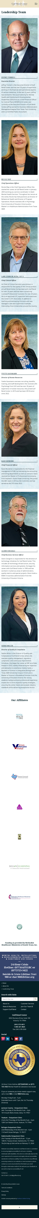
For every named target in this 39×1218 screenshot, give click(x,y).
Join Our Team (26, 1006)
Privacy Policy (5, 1191)
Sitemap (3, 1195)
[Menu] (36, 4)
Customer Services (27, 1004)
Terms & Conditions (6, 1187)
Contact (23, 1009)
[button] (36, 999)
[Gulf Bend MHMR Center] (19, 3)
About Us (6, 1004)
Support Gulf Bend (9, 1009)
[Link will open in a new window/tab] (19, 716)
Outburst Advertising (23, 1198)
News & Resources (9, 1006)
